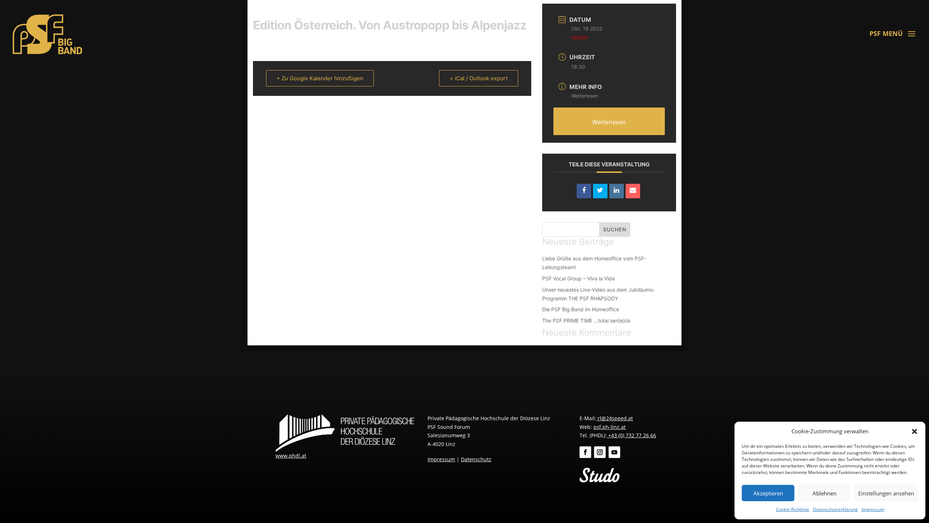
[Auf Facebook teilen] (584, 191)
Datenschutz (476, 459)
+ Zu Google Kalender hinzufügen (320, 78)
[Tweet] (600, 191)
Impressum (873, 509)
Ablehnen (824, 493)
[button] (914, 431)
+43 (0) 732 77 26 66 (631, 435)
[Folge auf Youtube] (614, 452)
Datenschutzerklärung (835, 509)
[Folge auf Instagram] (600, 452)
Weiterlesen (584, 96)
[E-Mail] (633, 191)
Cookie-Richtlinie (792, 509)
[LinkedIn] (616, 191)
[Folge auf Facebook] (585, 452)
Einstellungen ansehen (886, 493)
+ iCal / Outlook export (479, 78)
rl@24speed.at (614, 418)
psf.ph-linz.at (609, 426)
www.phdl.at (290, 455)
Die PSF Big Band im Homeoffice (580, 309)
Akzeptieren (768, 493)
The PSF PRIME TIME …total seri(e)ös (586, 320)
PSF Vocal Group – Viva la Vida (578, 278)
